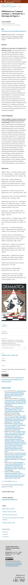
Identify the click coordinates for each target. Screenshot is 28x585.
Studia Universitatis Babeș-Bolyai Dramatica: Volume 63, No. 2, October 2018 (14, 450)
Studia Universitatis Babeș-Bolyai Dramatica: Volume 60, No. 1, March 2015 (15, 403)
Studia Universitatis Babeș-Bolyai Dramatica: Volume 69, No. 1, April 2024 (14, 411)
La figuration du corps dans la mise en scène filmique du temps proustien (15, 400)
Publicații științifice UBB (8, 522)
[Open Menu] (1, 1)
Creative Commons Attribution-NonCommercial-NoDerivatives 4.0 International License (13, 379)
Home (3, 5)
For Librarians (5, 536)
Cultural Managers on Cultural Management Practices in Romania (15, 392)
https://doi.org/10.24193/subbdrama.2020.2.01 (14, 31)
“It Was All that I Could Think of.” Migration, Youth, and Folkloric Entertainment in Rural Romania (15, 417)
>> (16, 481)
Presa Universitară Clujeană (9, 514)
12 (12, 481)
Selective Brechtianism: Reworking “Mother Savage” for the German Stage (13, 473)
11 (11, 481)
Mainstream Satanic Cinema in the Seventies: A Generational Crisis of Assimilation (15, 425)
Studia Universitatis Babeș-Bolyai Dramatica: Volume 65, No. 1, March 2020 (14, 428)
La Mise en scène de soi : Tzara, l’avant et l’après (15, 432)
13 (14, 481)
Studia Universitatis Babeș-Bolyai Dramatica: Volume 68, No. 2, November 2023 (15, 459)
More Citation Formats (8, 347)
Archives (8, 5)
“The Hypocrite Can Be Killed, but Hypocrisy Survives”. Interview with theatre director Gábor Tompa (15, 454)
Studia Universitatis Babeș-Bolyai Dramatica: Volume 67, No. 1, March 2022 (15, 420)
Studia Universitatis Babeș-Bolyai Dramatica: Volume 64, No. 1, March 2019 (14, 395)
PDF (5, 325)
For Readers (5, 532)
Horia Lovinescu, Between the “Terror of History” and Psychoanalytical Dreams (14, 408)
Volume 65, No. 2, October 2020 (9, 6)
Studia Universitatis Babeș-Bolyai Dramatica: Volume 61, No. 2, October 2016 (15, 434)
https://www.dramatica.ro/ (9, 499)
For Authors (5, 534)
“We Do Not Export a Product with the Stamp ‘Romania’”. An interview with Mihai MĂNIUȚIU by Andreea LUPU (15, 465)
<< (2, 481)
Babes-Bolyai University (8, 508)
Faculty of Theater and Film (9, 511)
